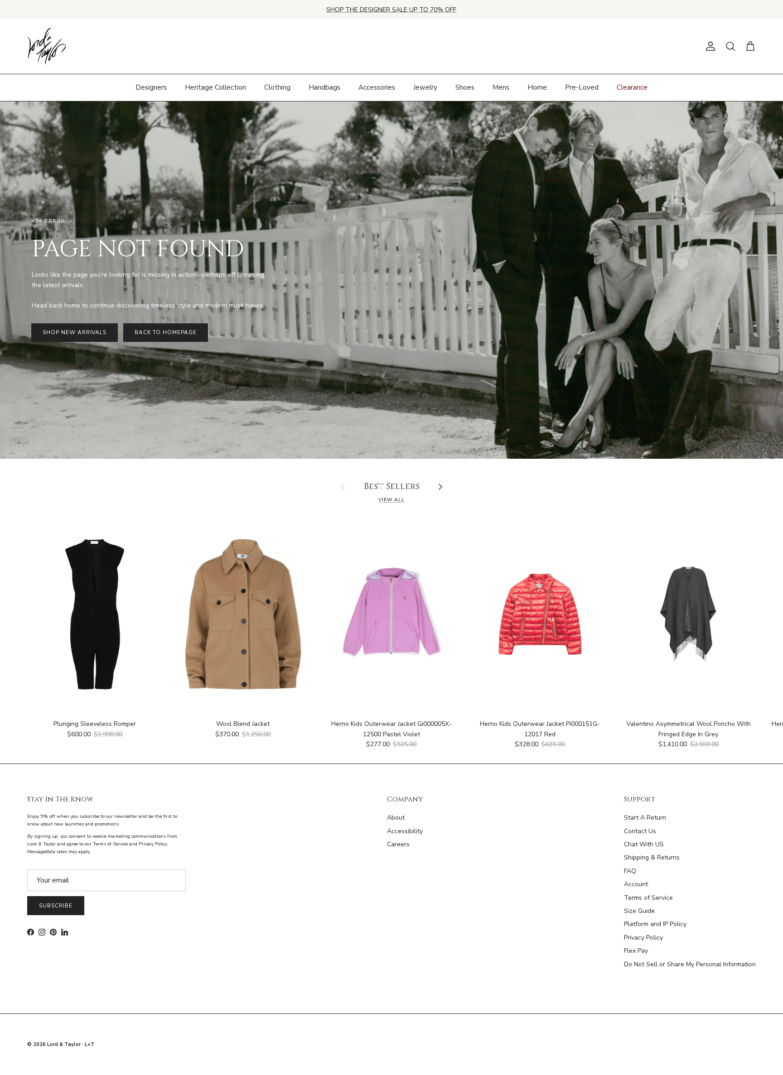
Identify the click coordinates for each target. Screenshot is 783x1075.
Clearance (632, 87)
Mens (501, 87)
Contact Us (640, 831)
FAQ (630, 871)
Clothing (277, 87)
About (396, 817)
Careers (398, 844)
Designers (151, 87)
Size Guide (639, 911)
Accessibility (405, 831)
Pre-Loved (582, 87)
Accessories (376, 87)
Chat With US (644, 844)
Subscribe (55, 905)
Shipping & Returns (652, 857)
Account (636, 884)
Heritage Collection (215, 87)
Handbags (324, 87)
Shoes (464, 87)
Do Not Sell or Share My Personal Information (690, 964)
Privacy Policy (643, 937)
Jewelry (425, 87)
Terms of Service (648, 897)
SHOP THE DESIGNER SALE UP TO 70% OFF (391, 9)
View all (391, 499)
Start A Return (645, 817)
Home (537, 87)
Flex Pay (636, 950)
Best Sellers (392, 487)
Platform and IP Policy (655, 924)
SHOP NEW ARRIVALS (74, 332)
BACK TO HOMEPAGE (165, 332)
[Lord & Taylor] (46, 46)
